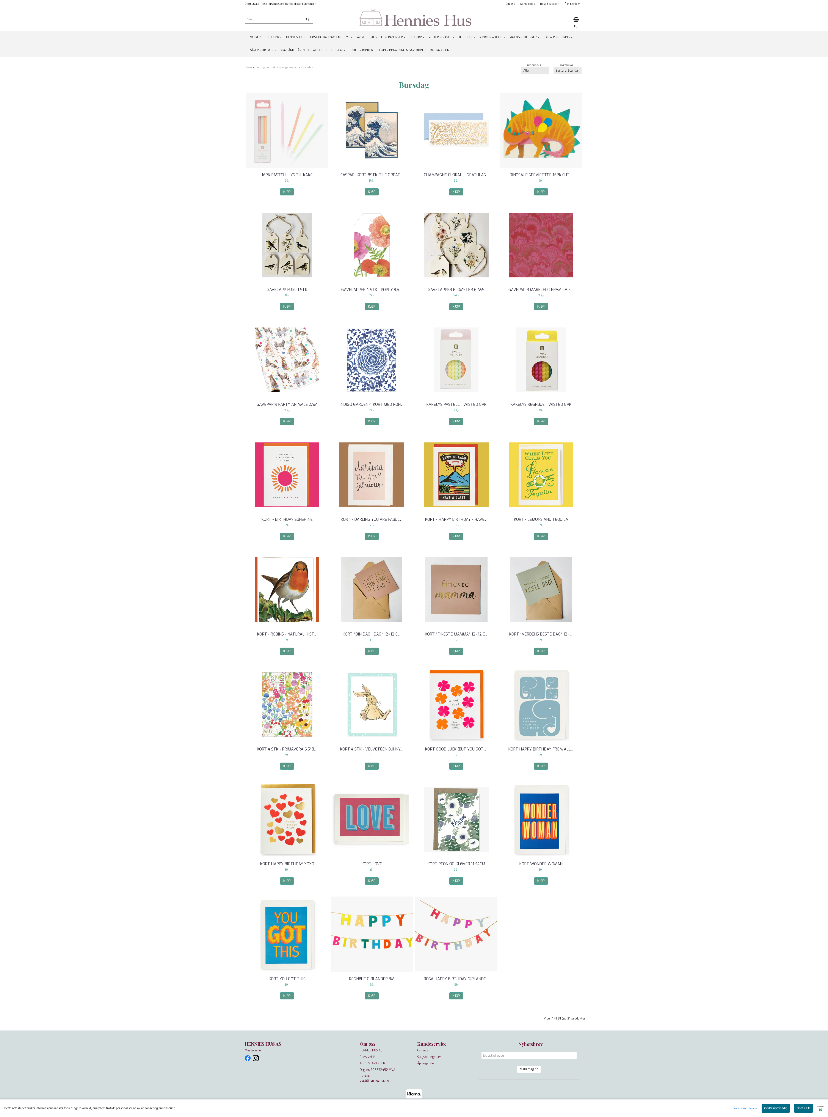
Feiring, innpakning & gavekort (277, 67)
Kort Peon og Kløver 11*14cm (456, 864)
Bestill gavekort (549, 4)
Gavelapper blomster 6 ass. (456, 289)
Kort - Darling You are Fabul (372, 519)
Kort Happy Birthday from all (541, 749)
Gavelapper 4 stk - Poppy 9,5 (371, 289)
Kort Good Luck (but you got (456, 749)
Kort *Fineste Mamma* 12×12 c (456, 634)
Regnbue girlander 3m (371, 979)
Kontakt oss (527, 4)
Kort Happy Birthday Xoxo (287, 864)
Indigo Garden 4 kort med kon (372, 404)
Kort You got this (287, 979)
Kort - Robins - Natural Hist (287, 634)
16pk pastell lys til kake (287, 175)
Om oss (510, 4)
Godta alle (803, 1108)
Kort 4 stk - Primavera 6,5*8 (287, 749)
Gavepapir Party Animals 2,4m (287, 404)
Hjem (248, 67)
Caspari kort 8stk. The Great (371, 175)
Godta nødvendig (775, 1108)
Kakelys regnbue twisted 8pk (540, 404)
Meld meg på (529, 1069)
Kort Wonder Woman (541, 864)
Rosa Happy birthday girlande (456, 979)
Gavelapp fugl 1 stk (287, 289)
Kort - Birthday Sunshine (287, 519)
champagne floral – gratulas (456, 175)
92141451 (366, 1076)
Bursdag (307, 67)
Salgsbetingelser (429, 1057)
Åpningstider (572, 4)
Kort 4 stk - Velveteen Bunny (371, 749)
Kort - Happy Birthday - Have (456, 519)
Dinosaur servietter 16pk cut (541, 175)
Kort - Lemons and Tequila (541, 519)
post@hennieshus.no (374, 1081)
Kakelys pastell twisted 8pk (456, 404)
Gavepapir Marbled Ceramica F (540, 289)
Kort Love (371, 864)
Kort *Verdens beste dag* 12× (541, 634)
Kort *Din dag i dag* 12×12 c (372, 634)
